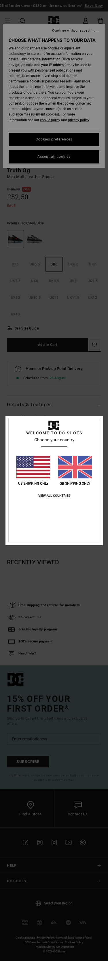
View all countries (54, 496)
